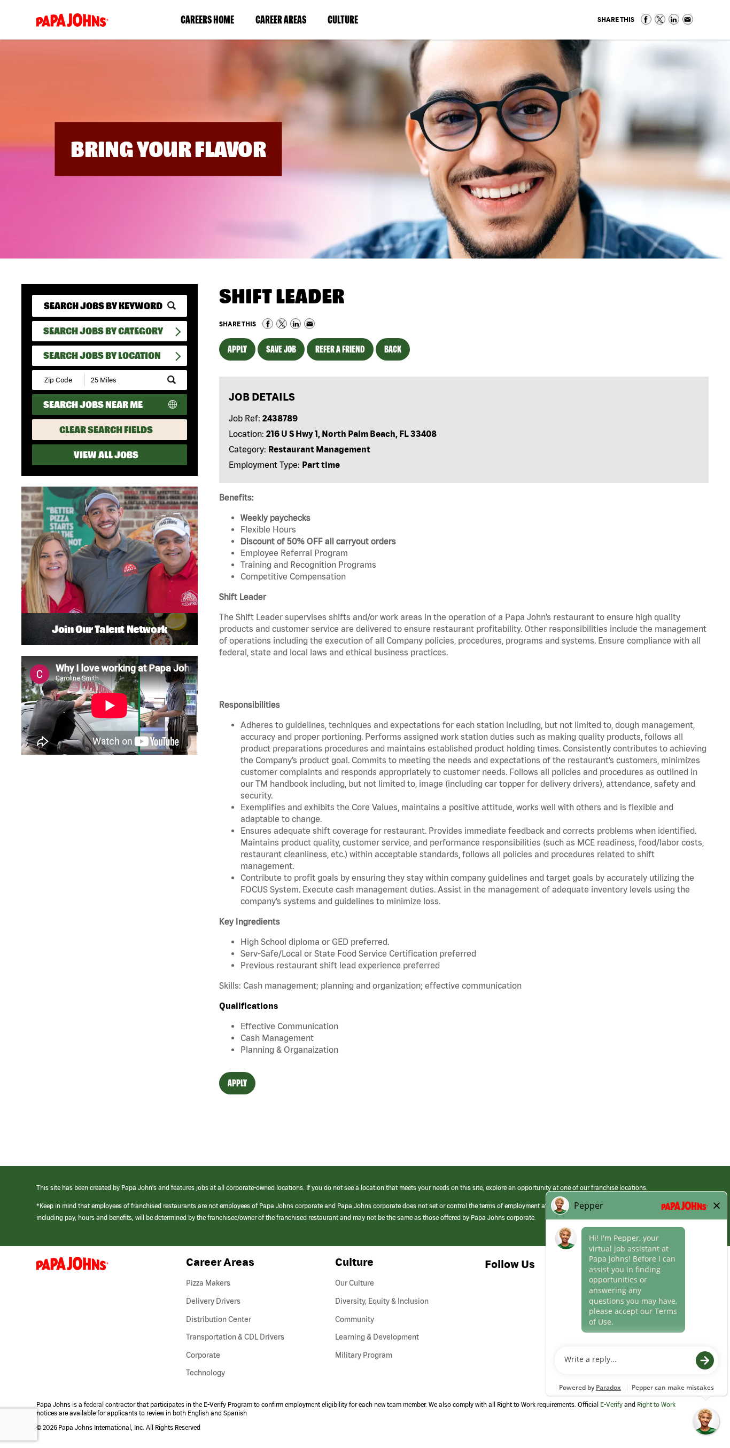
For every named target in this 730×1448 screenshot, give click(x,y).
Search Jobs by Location (102, 355)
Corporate (203, 1355)
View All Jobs (106, 454)
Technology (205, 1372)
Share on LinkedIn (674, 19)
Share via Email (687, 19)
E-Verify (611, 1404)
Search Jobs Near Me (93, 404)
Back (392, 349)
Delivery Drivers (213, 1301)
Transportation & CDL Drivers (235, 1337)
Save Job (281, 349)
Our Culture (354, 1283)
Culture (348, 22)
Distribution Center (218, 1319)
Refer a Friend (340, 349)
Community (354, 1319)
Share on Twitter (660, 19)
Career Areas (286, 22)
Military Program (363, 1355)
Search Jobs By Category (103, 330)
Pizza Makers (208, 1283)
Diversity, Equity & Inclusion (382, 1301)
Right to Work (656, 1404)
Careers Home (207, 19)
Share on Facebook (646, 19)
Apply (237, 349)
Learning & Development (377, 1337)
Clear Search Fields (106, 429)
